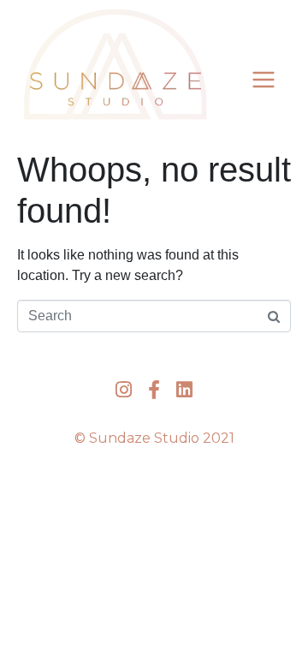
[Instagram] (124, 389)
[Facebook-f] (154, 389)
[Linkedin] (184, 389)
